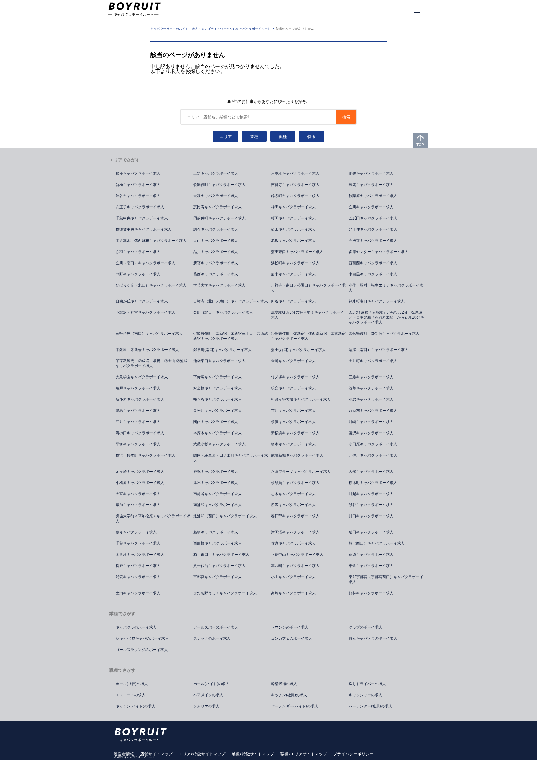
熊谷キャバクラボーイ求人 (371, 505)
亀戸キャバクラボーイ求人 (138, 388)
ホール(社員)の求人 (132, 684)
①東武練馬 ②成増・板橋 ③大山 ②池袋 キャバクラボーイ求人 (153, 363)
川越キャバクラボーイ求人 (371, 494)
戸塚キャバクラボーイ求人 (215, 471)
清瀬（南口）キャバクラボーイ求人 (378, 350)
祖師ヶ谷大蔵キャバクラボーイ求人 (301, 399)
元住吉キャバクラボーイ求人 (373, 455)
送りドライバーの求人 (367, 684)
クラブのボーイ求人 (365, 627)
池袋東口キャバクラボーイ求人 (219, 361)
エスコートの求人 (130, 695)
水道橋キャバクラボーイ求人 (217, 388)
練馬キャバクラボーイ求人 (371, 184)
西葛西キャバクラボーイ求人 (373, 263)
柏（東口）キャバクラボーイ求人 (221, 554)
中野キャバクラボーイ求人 (138, 274)
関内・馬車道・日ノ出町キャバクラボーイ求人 (230, 458)
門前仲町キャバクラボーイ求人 (219, 218)
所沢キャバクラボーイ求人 (293, 505)
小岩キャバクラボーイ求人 (371, 399)
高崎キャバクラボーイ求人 (293, 593)
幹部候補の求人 (284, 684)
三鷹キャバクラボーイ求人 (371, 377)
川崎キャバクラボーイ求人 (371, 422)
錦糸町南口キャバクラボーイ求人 (377, 301)
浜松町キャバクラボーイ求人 (295, 263)
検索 (346, 117)
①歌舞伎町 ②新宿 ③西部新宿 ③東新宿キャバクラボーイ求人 (308, 336)
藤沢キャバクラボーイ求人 (371, 433)
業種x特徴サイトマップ (253, 754)
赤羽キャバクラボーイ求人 (138, 252)
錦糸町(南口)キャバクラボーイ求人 (222, 350)
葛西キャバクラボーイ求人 (215, 274)
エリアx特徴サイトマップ (202, 754)
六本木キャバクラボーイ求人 (295, 173)
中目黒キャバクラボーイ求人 (373, 274)
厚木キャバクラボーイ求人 (215, 483)
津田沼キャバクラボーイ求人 (295, 532)
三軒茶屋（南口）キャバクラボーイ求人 (149, 333)
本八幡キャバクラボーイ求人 (295, 566)
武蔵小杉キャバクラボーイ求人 (219, 444)
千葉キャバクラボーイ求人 (138, 543)
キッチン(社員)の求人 (289, 695)
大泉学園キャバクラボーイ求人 (142, 377)
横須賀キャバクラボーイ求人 (295, 483)
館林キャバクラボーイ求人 (371, 593)
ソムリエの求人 (206, 706)
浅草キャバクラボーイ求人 (371, 388)
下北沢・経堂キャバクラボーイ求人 (145, 312)
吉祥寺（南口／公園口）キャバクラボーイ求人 (308, 287)
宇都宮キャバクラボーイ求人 (217, 577)
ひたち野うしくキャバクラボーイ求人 (225, 593)
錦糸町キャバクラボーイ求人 (295, 196)
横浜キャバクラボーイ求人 (293, 422)
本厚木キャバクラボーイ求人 (217, 433)
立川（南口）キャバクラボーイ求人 (145, 263)
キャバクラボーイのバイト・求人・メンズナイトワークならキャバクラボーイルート (210, 28)
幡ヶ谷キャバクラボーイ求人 (217, 399)
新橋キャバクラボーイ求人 (138, 184)
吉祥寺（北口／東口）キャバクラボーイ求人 (230, 301)
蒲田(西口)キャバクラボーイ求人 (298, 350)
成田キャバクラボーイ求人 (371, 532)
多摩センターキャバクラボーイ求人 (378, 252)
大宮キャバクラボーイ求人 (138, 494)
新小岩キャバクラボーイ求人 (140, 399)
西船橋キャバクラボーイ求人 (217, 543)
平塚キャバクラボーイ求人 (138, 444)
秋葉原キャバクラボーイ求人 (373, 196)
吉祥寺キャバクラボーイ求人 (295, 184)
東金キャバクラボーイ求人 (371, 566)
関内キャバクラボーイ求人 (215, 422)
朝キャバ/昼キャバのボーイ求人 (142, 638)
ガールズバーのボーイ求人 (215, 627)
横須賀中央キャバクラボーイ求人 (144, 229)
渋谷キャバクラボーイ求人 (138, 196)
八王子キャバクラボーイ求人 (140, 207)
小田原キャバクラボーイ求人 (373, 444)
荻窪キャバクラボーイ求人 (293, 388)
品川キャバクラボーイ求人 (215, 252)
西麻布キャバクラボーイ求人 (373, 410)
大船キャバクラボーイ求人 (371, 471)
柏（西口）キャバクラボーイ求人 (377, 543)
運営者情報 (124, 754)
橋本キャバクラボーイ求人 (293, 444)
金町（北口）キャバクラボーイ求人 (223, 312)
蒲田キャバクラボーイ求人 (293, 229)
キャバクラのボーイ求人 (136, 627)
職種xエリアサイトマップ (303, 754)
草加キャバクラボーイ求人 (138, 505)
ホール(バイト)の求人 (211, 684)
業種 (254, 136)
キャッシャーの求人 (365, 695)
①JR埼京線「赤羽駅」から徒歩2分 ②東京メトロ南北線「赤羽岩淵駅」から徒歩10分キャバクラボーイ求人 (386, 317)
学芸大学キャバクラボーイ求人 (219, 285)
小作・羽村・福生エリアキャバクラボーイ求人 (386, 287)
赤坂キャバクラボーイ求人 (293, 240)
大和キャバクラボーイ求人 (215, 196)
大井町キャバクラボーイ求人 (373, 361)
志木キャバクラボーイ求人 (293, 494)
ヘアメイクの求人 (208, 695)
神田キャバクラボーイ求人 (293, 207)
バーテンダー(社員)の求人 (370, 706)
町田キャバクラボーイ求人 (293, 218)
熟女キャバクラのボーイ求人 (373, 638)
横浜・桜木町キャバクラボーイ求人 (145, 455)
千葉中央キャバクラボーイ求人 (142, 218)
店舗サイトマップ (156, 754)
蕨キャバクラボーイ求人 (136, 532)
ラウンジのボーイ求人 (289, 627)
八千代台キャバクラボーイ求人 (219, 566)
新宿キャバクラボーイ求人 (215, 263)
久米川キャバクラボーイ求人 (217, 410)
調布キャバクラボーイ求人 (215, 229)
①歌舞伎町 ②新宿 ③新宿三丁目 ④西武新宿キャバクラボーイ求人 (230, 336)
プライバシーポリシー (353, 754)
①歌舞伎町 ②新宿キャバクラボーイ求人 (384, 333)
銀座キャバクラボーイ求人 (138, 173)
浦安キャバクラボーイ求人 (138, 577)
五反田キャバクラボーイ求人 (373, 218)
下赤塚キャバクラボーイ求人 (217, 377)
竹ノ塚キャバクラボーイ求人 (295, 377)
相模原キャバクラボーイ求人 (140, 483)
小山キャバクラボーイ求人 (293, 577)
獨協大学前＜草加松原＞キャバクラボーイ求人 (153, 518)
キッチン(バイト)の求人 (135, 706)
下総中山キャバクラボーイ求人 (297, 554)
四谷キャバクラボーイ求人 (293, 301)
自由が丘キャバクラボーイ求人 (142, 301)
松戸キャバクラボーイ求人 (138, 566)
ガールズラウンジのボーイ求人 (142, 649)
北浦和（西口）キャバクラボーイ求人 (225, 516)
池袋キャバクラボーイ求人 (371, 173)
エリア (226, 136)
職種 (283, 136)
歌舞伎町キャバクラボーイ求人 (219, 184)
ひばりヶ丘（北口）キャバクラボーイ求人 (151, 285)
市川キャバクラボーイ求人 (293, 410)
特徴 (311, 136)
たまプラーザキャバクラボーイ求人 (301, 471)
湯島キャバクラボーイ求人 (138, 410)
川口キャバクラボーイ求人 (371, 516)
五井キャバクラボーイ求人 (138, 422)
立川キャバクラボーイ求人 (371, 207)
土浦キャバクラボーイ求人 (138, 593)
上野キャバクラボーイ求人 (215, 173)
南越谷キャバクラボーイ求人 (217, 494)
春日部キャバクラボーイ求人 (295, 516)
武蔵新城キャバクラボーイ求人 (297, 455)
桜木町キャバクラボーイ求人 (373, 483)
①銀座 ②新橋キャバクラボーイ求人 (147, 350)
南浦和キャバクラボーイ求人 (217, 505)
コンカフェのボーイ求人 (291, 638)
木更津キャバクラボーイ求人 (140, 554)
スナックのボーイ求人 (212, 638)
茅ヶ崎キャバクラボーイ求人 (140, 471)
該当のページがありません (295, 28)
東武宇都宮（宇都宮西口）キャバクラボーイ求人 (386, 579)
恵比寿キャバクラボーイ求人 (217, 207)
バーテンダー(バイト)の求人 (294, 706)
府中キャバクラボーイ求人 (293, 274)
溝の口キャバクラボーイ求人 (140, 433)
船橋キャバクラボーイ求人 (215, 532)
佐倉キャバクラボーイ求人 (293, 543)
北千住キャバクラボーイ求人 (373, 229)
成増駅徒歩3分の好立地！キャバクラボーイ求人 (307, 315)
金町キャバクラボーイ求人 (293, 361)
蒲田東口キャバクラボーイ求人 (297, 252)
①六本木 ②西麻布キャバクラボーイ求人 (151, 240)
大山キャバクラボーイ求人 (215, 240)
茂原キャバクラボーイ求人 (371, 554)
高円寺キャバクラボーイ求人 (373, 240)
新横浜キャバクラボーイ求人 (295, 433)
